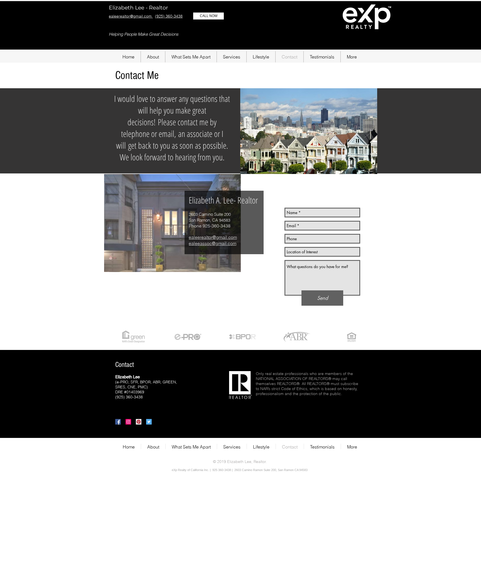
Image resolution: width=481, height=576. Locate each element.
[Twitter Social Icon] (149, 422)
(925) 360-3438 (169, 16)
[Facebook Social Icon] (118, 422)
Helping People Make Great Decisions (143, 34)
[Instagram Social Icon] (128, 422)
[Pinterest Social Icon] (138, 422)
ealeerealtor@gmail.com (131, 16)
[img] (133, 336)
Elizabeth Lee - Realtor (138, 7)
